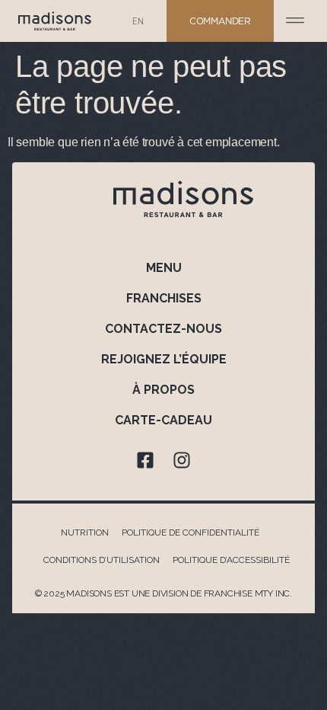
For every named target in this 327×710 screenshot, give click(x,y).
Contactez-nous (163, 328)
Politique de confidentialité (190, 532)
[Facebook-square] (145, 460)
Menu (164, 268)
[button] (295, 17)
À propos (163, 389)
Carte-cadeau (163, 420)
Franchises (164, 298)
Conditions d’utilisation (101, 560)
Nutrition (85, 532)
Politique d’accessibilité (231, 560)
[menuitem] (138, 21)
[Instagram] (182, 460)
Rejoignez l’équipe (164, 359)
